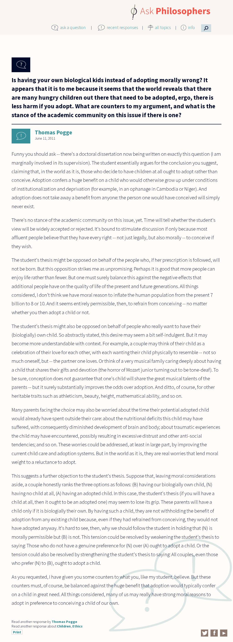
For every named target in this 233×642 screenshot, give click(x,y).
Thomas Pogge (53, 132)
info (191, 27)
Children (64, 626)
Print (17, 632)
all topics (163, 27)
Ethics (77, 626)
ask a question (73, 27)
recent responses (122, 27)
